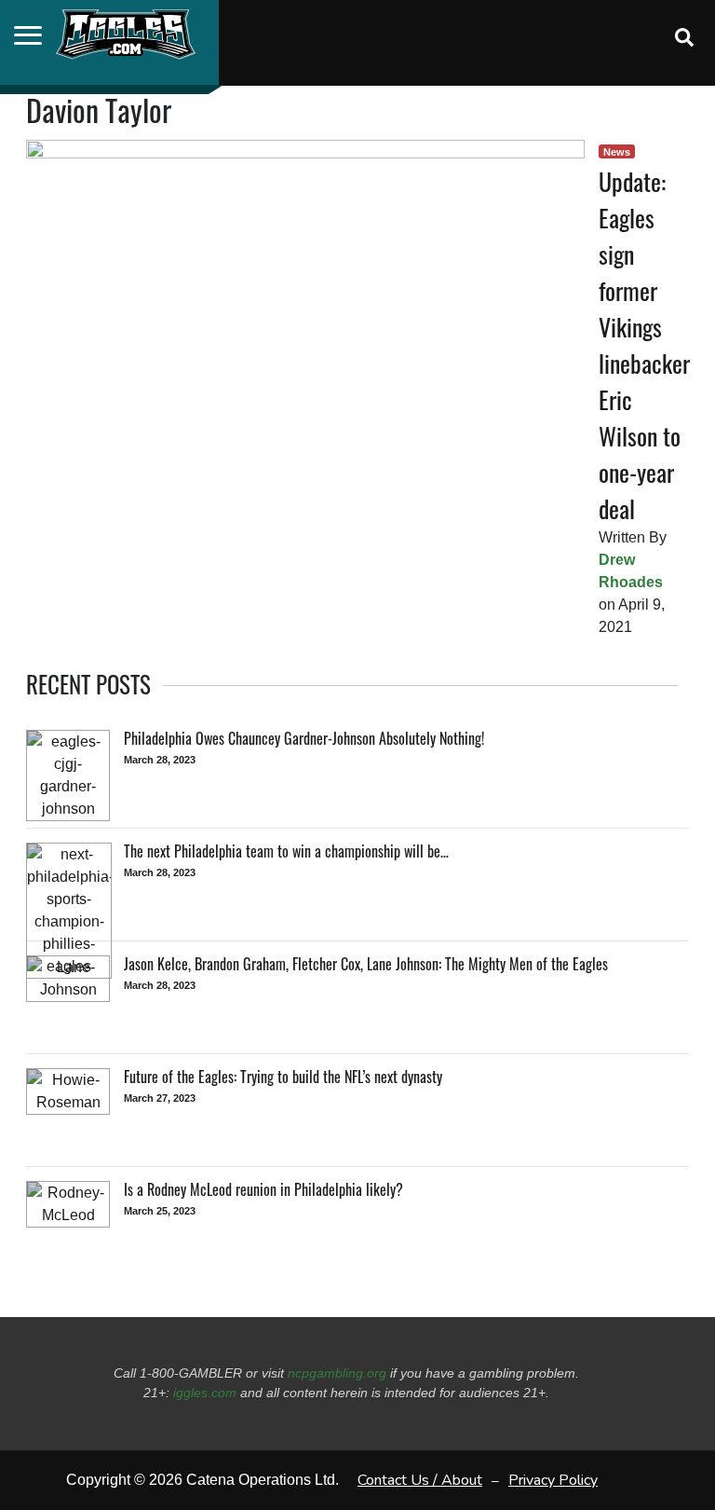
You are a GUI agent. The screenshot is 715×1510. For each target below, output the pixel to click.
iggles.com (204, 1392)
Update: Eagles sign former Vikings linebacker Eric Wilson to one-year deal (644, 345)
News (616, 152)
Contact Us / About (420, 1480)
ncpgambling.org (337, 1373)
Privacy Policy (553, 1480)
